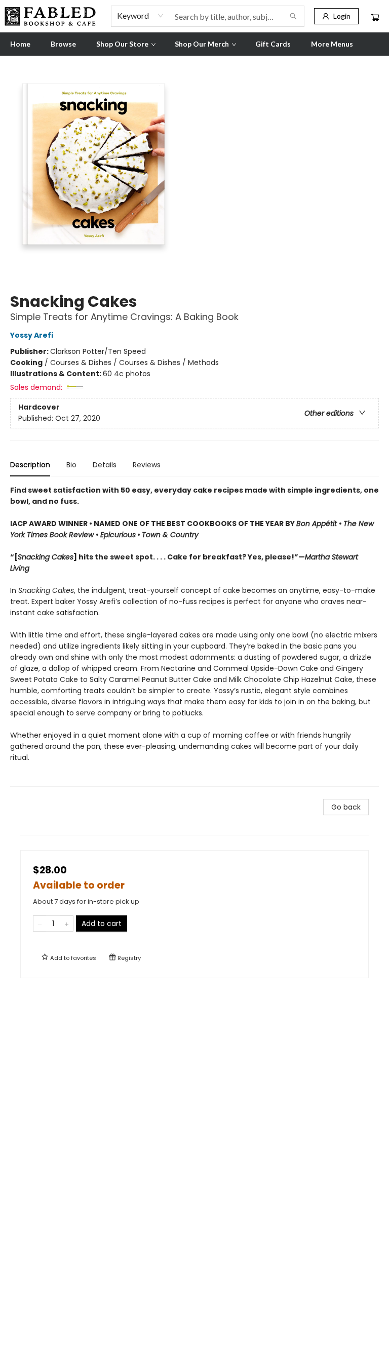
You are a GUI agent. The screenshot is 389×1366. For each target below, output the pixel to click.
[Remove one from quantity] (39, 923)
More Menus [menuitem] (332, 43)
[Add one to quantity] (66, 923)
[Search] (293, 16)
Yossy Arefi (31, 335)
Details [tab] (104, 465)
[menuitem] (20, 44)
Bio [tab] (71, 465)
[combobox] (140, 15)
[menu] (194, 44)
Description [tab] (30, 465)
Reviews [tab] (147, 465)
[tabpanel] (194, 636)
